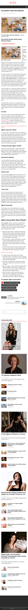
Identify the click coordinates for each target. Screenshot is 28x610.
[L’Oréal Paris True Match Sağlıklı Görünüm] (4, 506)
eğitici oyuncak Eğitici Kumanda (12, 282)
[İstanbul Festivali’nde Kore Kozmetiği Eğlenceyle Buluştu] (4, 400)
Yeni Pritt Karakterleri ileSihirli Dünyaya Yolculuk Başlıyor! (16, 465)
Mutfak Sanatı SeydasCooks (14, 587)
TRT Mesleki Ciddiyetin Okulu (11, 375)
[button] (26, 7)
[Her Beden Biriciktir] (4, 393)
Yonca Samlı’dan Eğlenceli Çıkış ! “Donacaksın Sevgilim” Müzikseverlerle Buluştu (16, 511)
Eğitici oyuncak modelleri (7, 252)
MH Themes (12, 608)
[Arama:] (14, 312)
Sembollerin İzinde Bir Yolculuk (14, 384)
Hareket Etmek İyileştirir (13, 567)
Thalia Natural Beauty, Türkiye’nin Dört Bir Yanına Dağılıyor (16, 451)
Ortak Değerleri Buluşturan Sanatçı (13, 434)
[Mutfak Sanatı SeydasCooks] (4, 589)
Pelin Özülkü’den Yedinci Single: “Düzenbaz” (14, 405)
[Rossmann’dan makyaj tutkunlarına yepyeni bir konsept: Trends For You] (14, 490)
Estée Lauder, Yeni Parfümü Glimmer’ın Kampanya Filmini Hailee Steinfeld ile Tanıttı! (13, 556)
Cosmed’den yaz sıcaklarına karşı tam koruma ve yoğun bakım (16, 574)
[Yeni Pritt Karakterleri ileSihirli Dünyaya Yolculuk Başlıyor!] (4, 466)
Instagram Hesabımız (8, 44)
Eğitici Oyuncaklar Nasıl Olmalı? (9, 285)
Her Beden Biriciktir (12, 391)
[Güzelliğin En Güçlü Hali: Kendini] (4, 583)
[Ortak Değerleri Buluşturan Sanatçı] (14, 431)
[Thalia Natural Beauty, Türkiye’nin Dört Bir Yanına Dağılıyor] (4, 453)
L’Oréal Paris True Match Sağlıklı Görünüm (15, 504)
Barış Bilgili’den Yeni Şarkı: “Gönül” (15, 457)
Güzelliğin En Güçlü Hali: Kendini (14, 580)
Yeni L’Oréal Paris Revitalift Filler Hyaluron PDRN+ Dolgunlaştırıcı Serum (16, 518)
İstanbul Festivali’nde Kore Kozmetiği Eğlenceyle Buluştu (16, 398)
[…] (12, 380)
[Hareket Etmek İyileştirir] (4, 569)
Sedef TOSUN (13, 13)
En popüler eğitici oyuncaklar (9, 290)
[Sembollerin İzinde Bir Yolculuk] (4, 387)
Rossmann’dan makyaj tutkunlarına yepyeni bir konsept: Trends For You (13, 493)
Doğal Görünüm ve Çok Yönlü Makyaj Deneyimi (15, 525)
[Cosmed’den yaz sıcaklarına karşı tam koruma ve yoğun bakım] (4, 576)
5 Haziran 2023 (5, 13)
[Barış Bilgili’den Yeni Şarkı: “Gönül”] (4, 460)
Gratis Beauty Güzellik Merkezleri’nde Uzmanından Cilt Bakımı (13, 126)
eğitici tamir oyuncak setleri (8, 287)
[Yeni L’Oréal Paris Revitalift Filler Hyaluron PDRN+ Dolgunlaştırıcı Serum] (4, 520)
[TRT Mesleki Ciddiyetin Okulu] (14, 373)
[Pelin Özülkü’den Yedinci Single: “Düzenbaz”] (4, 407)
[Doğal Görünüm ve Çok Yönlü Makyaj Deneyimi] (4, 527)
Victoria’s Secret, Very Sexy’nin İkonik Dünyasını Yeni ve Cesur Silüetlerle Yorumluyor (16, 444)
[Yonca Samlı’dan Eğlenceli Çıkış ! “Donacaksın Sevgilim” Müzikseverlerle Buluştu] (4, 512)
